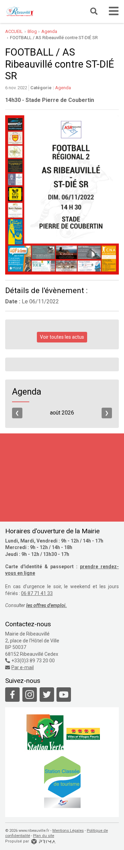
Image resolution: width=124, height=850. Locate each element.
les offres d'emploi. (46, 605)
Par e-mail (22, 667)
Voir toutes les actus (62, 337)
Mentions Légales (68, 830)
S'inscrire (83, 515)
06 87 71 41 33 (37, 593)
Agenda (63, 87)
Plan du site (43, 836)
